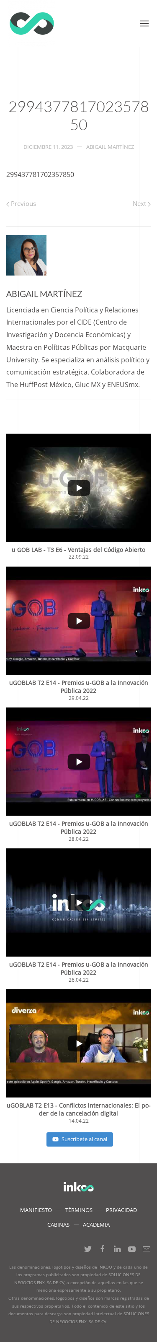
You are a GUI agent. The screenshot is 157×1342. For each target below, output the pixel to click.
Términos (79, 1210)
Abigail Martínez (110, 147)
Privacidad (121, 1210)
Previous (22, 203)
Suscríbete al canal (84, 1139)
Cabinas (58, 1224)
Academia (96, 1224)
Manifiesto (36, 1210)
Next (140, 203)
